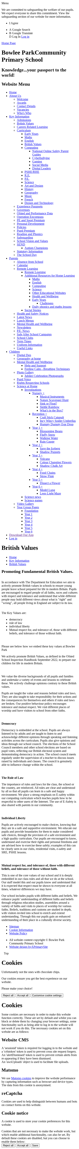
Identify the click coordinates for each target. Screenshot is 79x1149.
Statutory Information (30, 251)
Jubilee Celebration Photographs (44, 375)
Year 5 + (37, 479)
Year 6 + (37, 486)
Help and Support (35, 365)
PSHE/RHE (32, 171)
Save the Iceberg (50, 448)
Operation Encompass (30, 216)
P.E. (27, 178)
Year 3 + (37, 455)
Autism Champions (36, 248)
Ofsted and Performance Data (35, 213)
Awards (21, 102)
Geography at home (29, 358)
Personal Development (30, 223)
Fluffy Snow (47, 434)
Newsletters (24, 327)
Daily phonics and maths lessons (52, 306)
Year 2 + (37, 445)
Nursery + (38, 393)
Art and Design (34, 185)
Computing (31, 147)
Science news (33, 497)
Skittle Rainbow (49, 407)
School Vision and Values (32, 241)
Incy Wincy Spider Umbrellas (58, 420)
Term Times (24, 341)
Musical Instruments (52, 396)
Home (13, 92)
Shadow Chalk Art (51, 465)
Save (35, 1145)
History (29, 189)
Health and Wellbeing (45, 296)
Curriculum (24, 130)
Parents (13, 258)
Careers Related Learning (32, 127)
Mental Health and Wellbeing (34, 324)
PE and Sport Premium (31, 220)
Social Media (40, 165)
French (29, 199)
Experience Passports (30, 206)
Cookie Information (21, 930)
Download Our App (21, 535)
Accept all (22, 995)
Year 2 (28, 517)
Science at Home (27, 386)
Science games (33, 500)
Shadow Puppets (50, 452)
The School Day (27, 254)
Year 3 (28, 521)
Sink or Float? (48, 403)
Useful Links (25, 348)
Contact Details (26, 106)
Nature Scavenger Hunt (54, 400)
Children (14, 351)
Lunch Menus (25, 320)
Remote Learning (27, 268)
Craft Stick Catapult (52, 417)
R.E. (27, 175)
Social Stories (33, 310)
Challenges (46, 303)
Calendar (22, 265)
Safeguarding (25, 237)
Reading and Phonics (30, 234)
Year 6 (28, 531)
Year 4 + (37, 469)
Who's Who (24, 113)
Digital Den (24, 355)
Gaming (37, 161)
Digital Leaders (41, 168)
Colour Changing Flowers (56, 462)
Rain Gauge (47, 441)
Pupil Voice (24, 379)
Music (28, 196)
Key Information (19, 116)
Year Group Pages (28, 507)
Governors (23, 210)
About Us (15, 95)
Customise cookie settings (47, 995)
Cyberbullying (41, 158)
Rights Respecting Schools (33, 382)
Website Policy (18, 933)
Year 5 (28, 528)
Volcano (45, 458)
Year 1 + (37, 427)
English (29, 140)
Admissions (24, 120)
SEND (21, 244)
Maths (28, 137)
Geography (31, 192)
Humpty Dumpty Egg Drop (56, 424)
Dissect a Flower (50, 483)
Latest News (24, 317)
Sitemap (14, 926)
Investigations (33, 389)
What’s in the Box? (51, 410)
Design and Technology (39, 203)
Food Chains (47, 472)
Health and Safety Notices (33, 313)
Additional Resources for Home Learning (50, 275)
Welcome (22, 99)
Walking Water (49, 438)
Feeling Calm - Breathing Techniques (47, 369)
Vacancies (23, 109)
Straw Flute (47, 476)
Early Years (31, 133)
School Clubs (25, 337)
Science (29, 182)
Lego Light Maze (50, 493)
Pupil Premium (26, 230)
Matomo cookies (21, 1078)
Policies (21, 227)
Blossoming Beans (51, 431)
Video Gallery (25, 503)
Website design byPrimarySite (28, 946)
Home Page (9, 43)
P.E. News (23, 331)
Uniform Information (29, 344)
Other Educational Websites (49, 293)
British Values (25, 123)
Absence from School (30, 261)
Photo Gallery (25, 372)
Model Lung (47, 490)
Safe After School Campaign (34, 334)
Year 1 (28, 514)
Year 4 (28, 524)
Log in (25, 36)
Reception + (39, 414)
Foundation (31, 510)
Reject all (8, 995)
